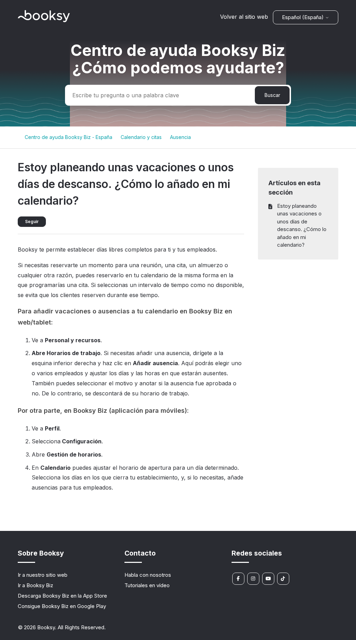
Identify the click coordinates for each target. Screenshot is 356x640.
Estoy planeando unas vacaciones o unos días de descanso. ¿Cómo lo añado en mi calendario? (301, 225)
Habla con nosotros (147, 575)
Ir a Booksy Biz (35, 585)
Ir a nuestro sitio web (42, 575)
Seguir (32, 221)
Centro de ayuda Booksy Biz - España (68, 137)
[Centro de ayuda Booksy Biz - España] (44, 20)
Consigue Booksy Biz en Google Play (62, 606)
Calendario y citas (141, 137)
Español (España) (303, 17)
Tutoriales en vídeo (147, 585)
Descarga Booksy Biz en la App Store (62, 595)
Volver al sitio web (244, 16)
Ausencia (180, 137)
